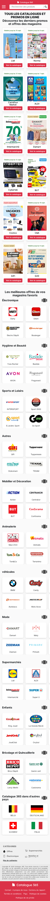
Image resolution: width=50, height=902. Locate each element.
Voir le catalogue (13, 65)
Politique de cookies (37, 894)
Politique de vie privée (25, 898)
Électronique (13, 856)
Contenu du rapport (37, 890)
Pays (25, 894)
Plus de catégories (10, 860)
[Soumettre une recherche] (46, 7)
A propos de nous (20, 890)
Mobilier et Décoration (34, 857)
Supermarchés (35, 850)
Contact (8, 890)
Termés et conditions (12, 894)
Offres (10, 851)
